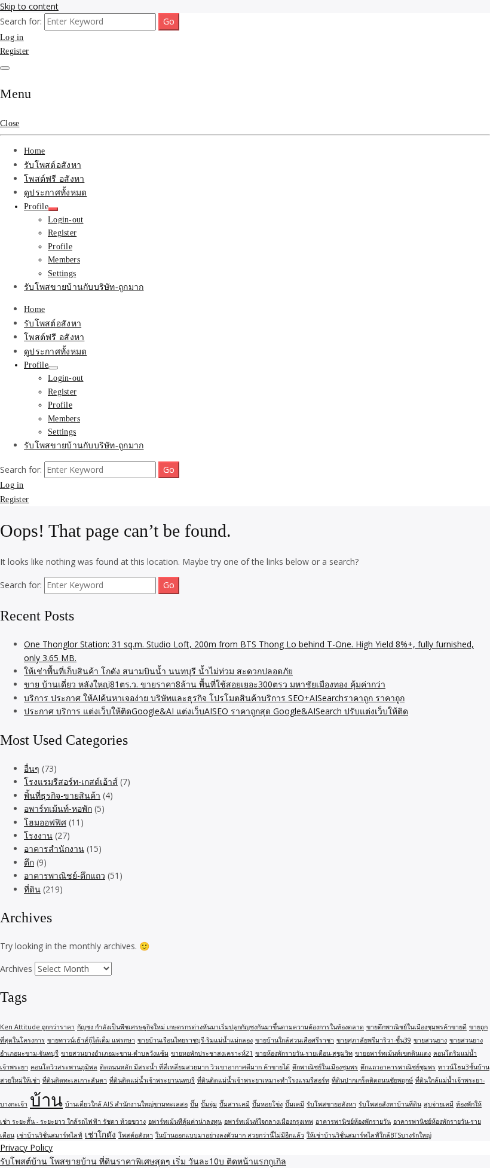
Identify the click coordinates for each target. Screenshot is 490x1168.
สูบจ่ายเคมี (439, 1104)
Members (64, 259)
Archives (16, 968)
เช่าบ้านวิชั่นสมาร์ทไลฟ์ (49, 1135)
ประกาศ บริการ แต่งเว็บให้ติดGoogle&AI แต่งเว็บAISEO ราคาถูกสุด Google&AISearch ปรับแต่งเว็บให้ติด (216, 711)
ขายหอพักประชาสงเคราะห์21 (212, 1053)
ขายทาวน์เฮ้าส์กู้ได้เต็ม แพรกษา (91, 1040)
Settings (62, 273)
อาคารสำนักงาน (54, 848)
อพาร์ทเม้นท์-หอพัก (58, 808)
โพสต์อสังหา (135, 1135)
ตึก (29, 862)
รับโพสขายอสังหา (331, 1104)
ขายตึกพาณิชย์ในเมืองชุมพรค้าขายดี (416, 1027)
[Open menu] (5, 68)
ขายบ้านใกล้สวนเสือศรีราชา (294, 1040)
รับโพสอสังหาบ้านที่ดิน (390, 1104)
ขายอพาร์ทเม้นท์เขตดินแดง (393, 1053)
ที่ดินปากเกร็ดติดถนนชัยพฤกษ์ (372, 1080)
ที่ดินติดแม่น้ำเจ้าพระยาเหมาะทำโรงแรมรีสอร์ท (263, 1080)
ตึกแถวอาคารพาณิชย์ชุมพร (398, 1067)
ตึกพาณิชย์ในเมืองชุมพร (325, 1067)
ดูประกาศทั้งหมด (55, 192)
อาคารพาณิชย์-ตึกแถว (64, 875)
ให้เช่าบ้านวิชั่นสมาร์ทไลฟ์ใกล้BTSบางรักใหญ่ (369, 1135)
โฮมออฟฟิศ (45, 822)
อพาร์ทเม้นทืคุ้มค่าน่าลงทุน (185, 1121)
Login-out (66, 219)
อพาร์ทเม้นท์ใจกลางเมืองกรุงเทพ (268, 1121)
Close (9, 123)
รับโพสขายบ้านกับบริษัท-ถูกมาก (83, 287)
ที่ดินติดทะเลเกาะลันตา (74, 1080)
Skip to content (29, 6)
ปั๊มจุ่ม (209, 1104)
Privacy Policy (26, 1147)
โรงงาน (38, 835)
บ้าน (46, 1100)
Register (14, 51)
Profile (36, 206)
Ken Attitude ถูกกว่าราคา (37, 1027)
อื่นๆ (31, 768)
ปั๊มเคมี (294, 1104)
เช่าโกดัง (100, 1134)
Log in (12, 37)
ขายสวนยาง (430, 1040)
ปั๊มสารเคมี (234, 1104)
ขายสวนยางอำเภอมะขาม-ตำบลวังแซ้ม (115, 1053)
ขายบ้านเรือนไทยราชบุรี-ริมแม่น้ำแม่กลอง (195, 1040)
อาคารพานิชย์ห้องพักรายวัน (353, 1121)
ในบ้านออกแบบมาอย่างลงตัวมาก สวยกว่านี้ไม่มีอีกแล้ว (229, 1135)
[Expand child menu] (53, 209)
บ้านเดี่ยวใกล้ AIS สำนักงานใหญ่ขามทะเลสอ (126, 1104)
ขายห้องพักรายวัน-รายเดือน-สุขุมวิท (304, 1053)
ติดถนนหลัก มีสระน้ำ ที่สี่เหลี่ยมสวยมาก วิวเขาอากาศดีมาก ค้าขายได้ (195, 1067)
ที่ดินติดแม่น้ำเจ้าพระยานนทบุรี (152, 1080)
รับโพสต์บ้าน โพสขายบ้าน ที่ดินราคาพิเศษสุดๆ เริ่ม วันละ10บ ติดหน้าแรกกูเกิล (143, 1161)
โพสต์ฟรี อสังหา (54, 179)
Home (34, 150)
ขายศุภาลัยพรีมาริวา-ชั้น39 (373, 1040)
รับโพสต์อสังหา (52, 165)
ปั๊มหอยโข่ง (267, 1104)
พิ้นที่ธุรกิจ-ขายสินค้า (62, 795)
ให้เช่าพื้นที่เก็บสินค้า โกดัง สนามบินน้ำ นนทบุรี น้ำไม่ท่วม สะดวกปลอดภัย (158, 671)
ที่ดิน (32, 889)
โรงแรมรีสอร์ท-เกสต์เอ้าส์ (71, 781)
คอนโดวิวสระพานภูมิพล (63, 1067)
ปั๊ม (194, 1104)
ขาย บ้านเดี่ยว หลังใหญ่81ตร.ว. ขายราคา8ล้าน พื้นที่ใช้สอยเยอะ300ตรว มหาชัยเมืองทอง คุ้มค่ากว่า (204, 684)
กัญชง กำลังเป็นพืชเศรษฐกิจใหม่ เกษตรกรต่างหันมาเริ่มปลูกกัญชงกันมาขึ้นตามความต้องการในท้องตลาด (220, 1027)
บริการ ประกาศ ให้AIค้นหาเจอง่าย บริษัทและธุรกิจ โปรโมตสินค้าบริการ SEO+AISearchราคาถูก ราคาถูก (214, 698)
